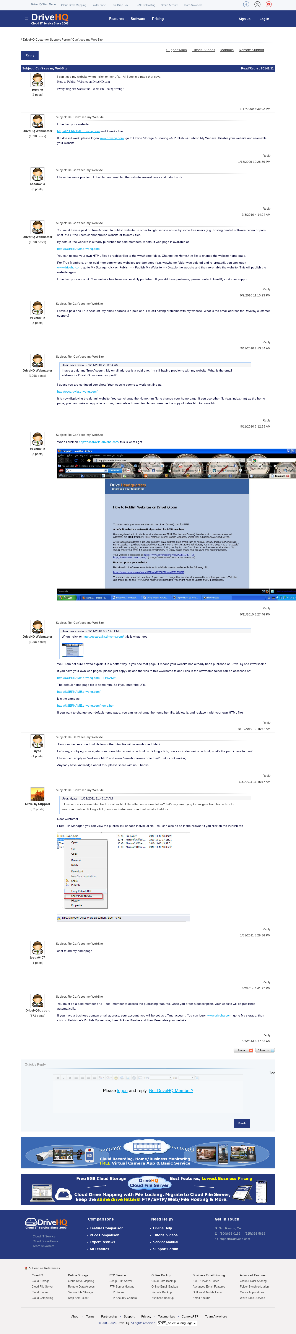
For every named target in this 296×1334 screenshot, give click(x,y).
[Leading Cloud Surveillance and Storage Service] (148, 1152)
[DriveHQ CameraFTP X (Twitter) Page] (257, 4)
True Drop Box (119, 5)
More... (166, 809)
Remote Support (251, 50)
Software (138, 19)
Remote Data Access (81, 1286)
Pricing (158, 19)
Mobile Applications (252, 1292)
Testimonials (166, 1316)
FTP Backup (117, 1292)
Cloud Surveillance (45, 1241)
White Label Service (252, 1297)
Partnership (109, 1316)
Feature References (46, 1268)
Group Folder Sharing (253, 1281)
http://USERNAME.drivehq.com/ (79, 248)
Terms (90, 1316)
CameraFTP (190, 1316)
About (75, 1316)
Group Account (169, 5)
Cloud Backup (40, 1292)
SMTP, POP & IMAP (206, 1281)
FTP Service (117, 1275)
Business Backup (162, 1297)
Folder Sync (99, 5)
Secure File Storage (80, 1292)
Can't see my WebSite (87, 39)
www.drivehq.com (112, 138)
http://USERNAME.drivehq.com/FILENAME (86, 677)
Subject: (29, 68)
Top (272, 1072)
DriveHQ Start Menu (43, 4)
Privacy (146, 1316)
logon (122, 1090)
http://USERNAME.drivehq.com (78, 131)
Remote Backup (161, 1292)
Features (116, 19)
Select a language (181, 1323)
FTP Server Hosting (121, 1286)
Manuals (227, 50)
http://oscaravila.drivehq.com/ (77, 391)
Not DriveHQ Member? (171, 1090)
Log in (264, 19)
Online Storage (78, 1275)
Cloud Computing (42, 1297)
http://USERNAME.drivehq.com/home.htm (85, 705)
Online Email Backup (164, 1286)
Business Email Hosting (209, 1275)
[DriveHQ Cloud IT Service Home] (47, 19)
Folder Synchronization (254, 1286)
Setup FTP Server (120, 1281)
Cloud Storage (40, 1281)
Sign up (244, 19)
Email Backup (201, 1297)
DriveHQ (123, 1323)
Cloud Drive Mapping (73, 5)
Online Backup (161, 1275)
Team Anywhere (193, 5)
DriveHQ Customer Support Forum (47, 39)
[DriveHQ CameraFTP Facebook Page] (246, 4)
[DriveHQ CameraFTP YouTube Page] (268, 4)
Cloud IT (37, 1275)
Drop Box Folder (78, 1297)
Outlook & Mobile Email (207, 1292)
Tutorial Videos (203, 50)
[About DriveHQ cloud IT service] (46, 1225)
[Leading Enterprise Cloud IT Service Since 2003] (148, 1189)
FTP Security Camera (123, 1297)
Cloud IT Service (44, 1236)
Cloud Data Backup (163, 1281)
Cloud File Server (42, 1286)
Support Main (176, 50)
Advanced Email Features (209, 1286)
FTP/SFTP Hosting (144, 5)
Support (129, 1316)
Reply (30, 55)
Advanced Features (252, 1275)
